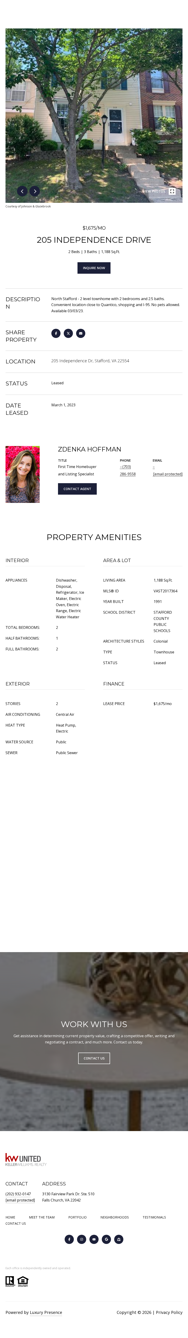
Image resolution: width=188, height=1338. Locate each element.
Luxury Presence (46, 1312)
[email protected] (20, 1200)
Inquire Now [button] (94, 268)
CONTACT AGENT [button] (77, 489)
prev (22, 191)
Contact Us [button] (94, 1058)
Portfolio (77, 1217)
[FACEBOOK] (69, 1239)
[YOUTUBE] (94, 1239)
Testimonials (154, 1217)
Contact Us (16, 1223)
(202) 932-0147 (18, 1193)
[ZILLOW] (118, 1239)
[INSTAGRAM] (81, 1239)
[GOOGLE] (106, 1239)
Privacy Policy (169, 1312)
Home (10, 1217)
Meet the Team (42, 1217)
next (34, 191)
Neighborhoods (114, 1217)
